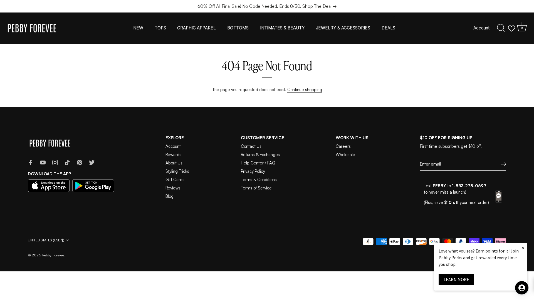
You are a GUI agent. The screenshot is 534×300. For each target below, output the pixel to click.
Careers (343, 146)
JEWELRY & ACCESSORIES (343, 28)
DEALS (388, 28)
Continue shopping (304, 89)
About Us (173, 163)
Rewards (173, 154)
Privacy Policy (253, 171)
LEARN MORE (456, 279)
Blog (169, 196)
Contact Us (251, 146)
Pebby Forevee (53, 255)
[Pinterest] (79, 162)
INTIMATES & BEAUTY (282, 28)
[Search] (501, 28)
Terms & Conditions (259, 179)
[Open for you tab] (521, 287)
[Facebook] (30, 162)
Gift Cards (174, 179)
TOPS (160, 28)
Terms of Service (256, 188)
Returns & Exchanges (260, 154)
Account (481, 28)
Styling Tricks (177, 171)
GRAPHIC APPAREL (196, 28)
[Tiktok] (67, 162)
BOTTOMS (238, 28)
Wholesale (345, 154)
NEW (138, 28)
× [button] (523, 247)
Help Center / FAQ (258, 163)
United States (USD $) (46, 240)
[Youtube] (43, 162)
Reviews (173, 188)
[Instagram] (55, 162)
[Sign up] (503, 164)
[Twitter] (92, 162)
